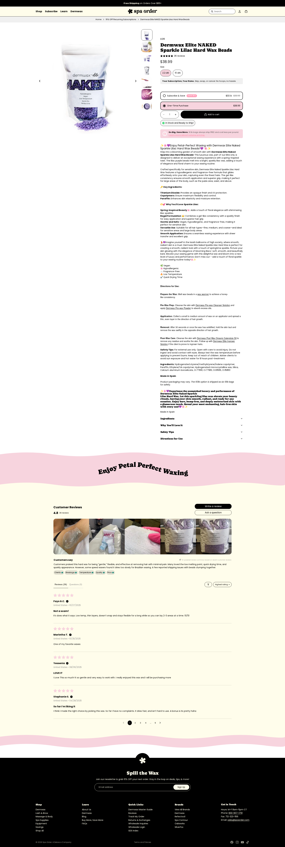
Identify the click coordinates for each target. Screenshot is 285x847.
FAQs (84, 823)
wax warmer (203, 294)
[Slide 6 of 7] (146, 94)
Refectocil (180, 816)
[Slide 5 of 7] (146, 82)
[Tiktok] (247, 842)
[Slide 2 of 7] (146, 46)
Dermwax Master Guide (140, 809)
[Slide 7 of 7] (146, 106)
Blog (84, 816)
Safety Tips (167, 432)
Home (99, 19)
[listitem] (71, 536)
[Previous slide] (39, 81)
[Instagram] (237, 842)
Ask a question (213, 512)
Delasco (58, 842)
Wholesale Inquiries (138, 823)
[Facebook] (232, 842)
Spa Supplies (42, 820)
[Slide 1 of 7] (146, 35)
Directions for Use (171, 438)
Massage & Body (44, 816)
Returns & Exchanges (139, 820)
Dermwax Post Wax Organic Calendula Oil (216, 338)
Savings (39, 827)
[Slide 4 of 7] (146, 70)
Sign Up (181, 787)
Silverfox (179, 827)
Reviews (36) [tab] (61, 584)
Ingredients (167, 418)
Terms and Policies (142, 842)
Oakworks (180, 823)
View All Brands (182, 809)
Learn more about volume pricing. (187, 135)
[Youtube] (242, 842)
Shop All (40, 830)
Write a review (213, 506)
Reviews (132, 813)
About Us (86, 809)
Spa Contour (181, 820)
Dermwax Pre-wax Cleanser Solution (213, 305)
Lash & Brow (42, 813)
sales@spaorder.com (238, 820)
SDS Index (133, 830)
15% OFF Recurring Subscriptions (121, 19)
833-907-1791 (236, 812)
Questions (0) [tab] (75, 584)
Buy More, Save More (92, 820)
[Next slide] (136, 81)
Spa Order (47, 842)
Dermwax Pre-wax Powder (178, 308)
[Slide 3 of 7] (146, 58)
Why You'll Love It (171, 425)
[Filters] (208, 584)
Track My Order (136, 816)
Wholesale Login (136, 827)
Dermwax (40, 809)
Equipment (41, 823)
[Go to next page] (161, 723)
